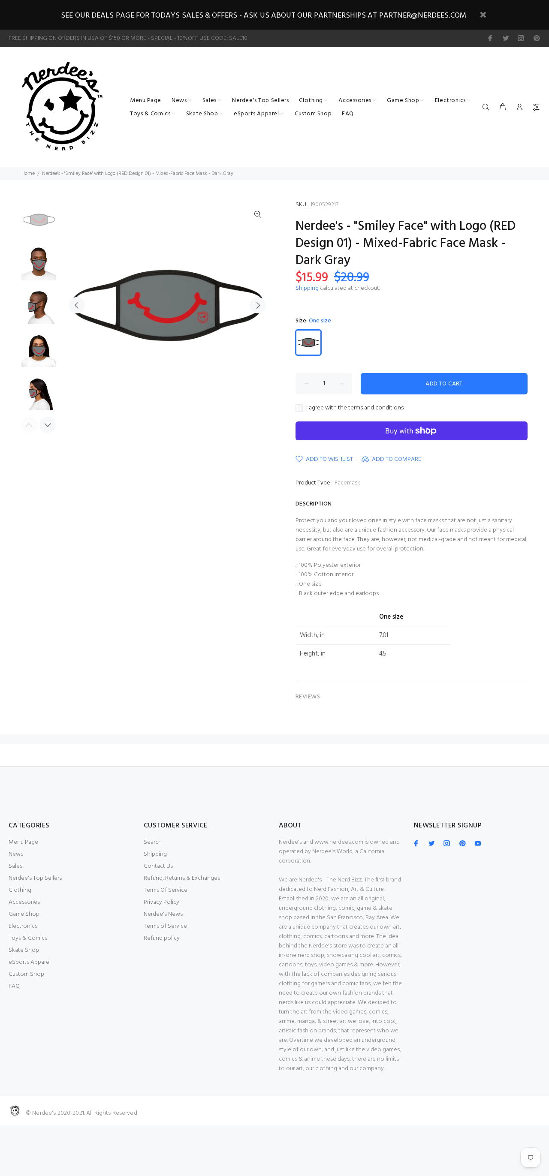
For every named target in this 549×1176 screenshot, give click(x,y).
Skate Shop (24, 950)
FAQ (14, 986)
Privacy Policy (161, 902)
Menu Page (23, 842)
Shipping (307, 288)
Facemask (347, 483)
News (16, 854)
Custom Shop (26, 974)
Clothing (20, 890)
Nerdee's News (163, 914)
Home (28, 173)
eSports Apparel (30, 962)
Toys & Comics (28, 938)
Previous (77, 305)
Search (153, 842)
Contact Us (158, 866)
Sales (15, 866)
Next (258, 305)
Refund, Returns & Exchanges (182, 878)
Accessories (24, 902)
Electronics (23, 926)
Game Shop (24, 914)
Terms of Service (165, 926)
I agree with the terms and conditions (355, 408)
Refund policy (162, 938)
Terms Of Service (165, 890)
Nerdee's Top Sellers (35, 878)
